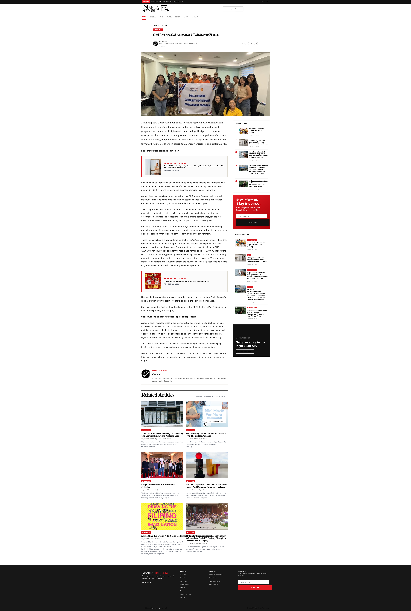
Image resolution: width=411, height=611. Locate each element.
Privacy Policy (213, 584)
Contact (195, 17)
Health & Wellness (185, 594)
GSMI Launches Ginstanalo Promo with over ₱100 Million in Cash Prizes (187, 281)
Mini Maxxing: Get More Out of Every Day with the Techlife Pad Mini (206, 434)
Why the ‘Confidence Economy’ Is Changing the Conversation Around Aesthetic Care (162, 434)
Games (182, 591)
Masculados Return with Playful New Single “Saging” (167, 2)
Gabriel (164, 41)
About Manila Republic (216, 574)
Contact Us (212, 578)
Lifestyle (153, 17)
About (186, 17)
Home (144, 17)
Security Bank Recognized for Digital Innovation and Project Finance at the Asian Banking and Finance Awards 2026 (258, 169)
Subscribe (253, 223)
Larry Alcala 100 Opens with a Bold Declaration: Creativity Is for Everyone (177, 535)
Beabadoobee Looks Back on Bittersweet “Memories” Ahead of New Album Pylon (258, 184)
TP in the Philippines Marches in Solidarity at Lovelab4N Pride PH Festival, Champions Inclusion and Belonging (206, 538)
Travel (169, 17)
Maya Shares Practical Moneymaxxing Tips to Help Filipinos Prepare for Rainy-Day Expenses (258, 155)
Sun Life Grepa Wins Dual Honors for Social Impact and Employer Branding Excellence (206, 486)
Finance (182, 587)
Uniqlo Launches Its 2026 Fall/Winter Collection (158, 486)
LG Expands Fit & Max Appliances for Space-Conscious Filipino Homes (258, 142)
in (251, 43)
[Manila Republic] (156, 8)
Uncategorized (252, 270)
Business (250, 286)
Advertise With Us (245, 351)
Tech (161, 17)
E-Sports (182, 578)
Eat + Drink (183, 581)
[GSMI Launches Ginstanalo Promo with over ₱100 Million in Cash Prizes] (153, 281)
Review (177, 17)
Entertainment (252, 240)
